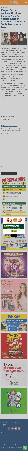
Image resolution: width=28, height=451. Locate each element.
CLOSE (14, 235)
